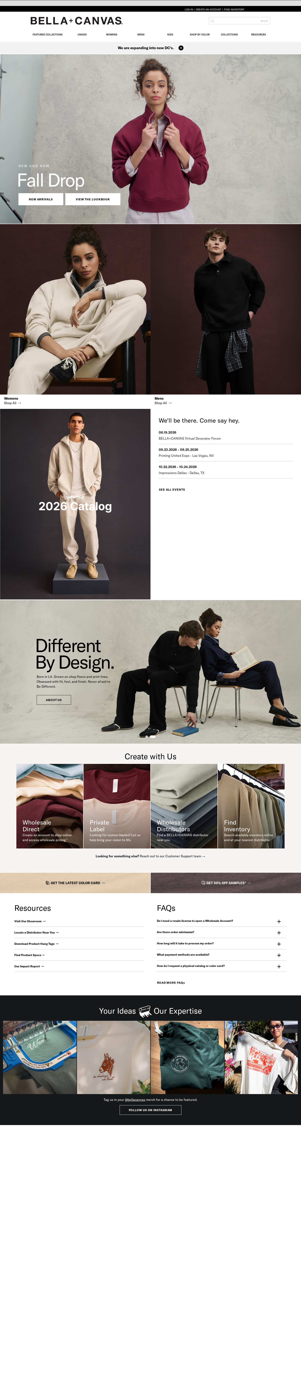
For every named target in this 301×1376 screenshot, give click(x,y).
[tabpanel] (150, 672)
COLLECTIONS (229, 34)
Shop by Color (200, 34)
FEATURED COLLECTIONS (48, 34)
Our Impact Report (27, 966)
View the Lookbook (93, 199)
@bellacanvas (135, 1100)
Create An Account (208, 9)
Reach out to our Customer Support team (170, 856)
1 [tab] (146, 736)
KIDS (170, 34)
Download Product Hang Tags (34, 944)
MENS (141, 34)
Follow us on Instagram (150, 1110)
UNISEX (82, 34)
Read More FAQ (171, 983)
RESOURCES (258, 34)
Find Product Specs (27, 955)
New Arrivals (41, 199)
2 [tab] (153, 736)
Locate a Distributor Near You (34, 932)
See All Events (172, 489)
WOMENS (111, 34)
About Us (54, 700)
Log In (189, 9)
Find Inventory (234, 9)
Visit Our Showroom (28, 921)
